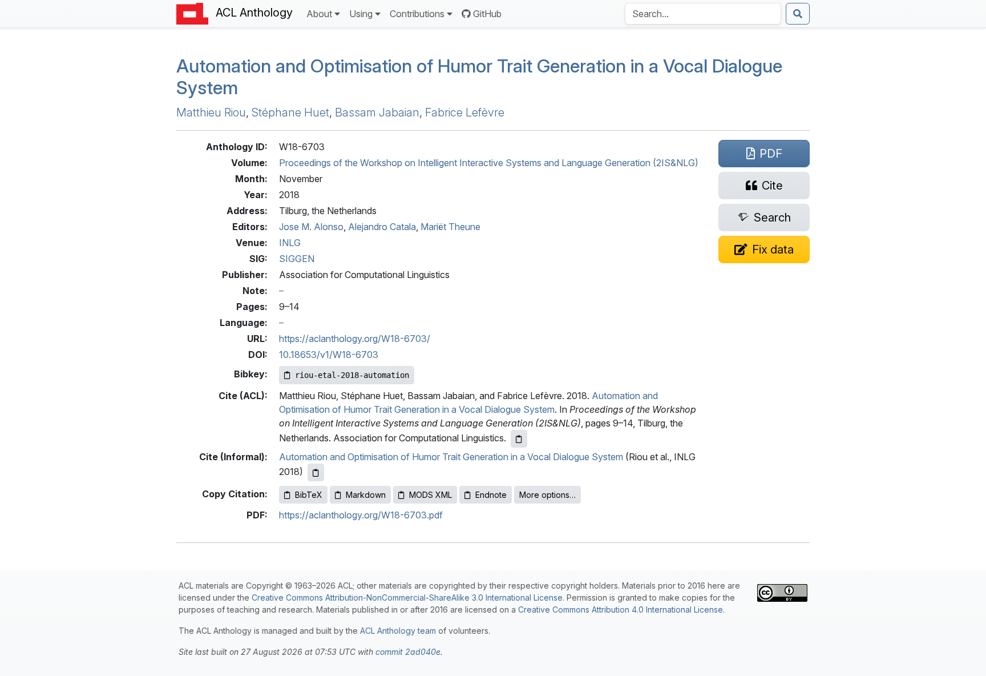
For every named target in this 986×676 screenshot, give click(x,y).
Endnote (491, 495)
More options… (547, 495)
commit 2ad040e (408, 652)
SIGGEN (296, 258)
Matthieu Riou (211, 112)
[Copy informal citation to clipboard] (316, 472)
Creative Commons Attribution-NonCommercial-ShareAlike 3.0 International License (407, 597)
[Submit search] (798, 14)
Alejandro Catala (382, 226)
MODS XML (430, 495)
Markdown (366, 495)
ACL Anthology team (398, 630)
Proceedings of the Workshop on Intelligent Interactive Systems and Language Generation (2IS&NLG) (488, 162)
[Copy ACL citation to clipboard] (519, 439)
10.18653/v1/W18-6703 (328, 354)
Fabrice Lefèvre (464, 112)
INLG (290, 242)
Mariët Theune (450, 226)
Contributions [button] (417, 13)
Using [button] (361, 13)
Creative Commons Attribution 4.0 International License (620, 609)
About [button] (319, 13)
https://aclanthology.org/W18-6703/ (354, 338)
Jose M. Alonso (311, 226)
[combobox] (703, 14)
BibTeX (308, 495)
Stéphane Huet (290, 112)
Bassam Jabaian (377, 112)
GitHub (487, 13)
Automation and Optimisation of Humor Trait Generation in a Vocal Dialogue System (479, 77)
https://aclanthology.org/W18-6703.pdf (361, 515)
